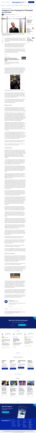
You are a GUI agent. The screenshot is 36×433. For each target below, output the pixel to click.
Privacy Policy (7, 431)
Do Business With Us (30, 420)
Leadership (2, 5)
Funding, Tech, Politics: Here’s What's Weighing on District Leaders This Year (30, 389)
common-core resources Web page (16, 120)
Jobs (28, 5)
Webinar (3, 338)
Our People (13, 423)
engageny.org (7, 176)
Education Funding (28, 37)
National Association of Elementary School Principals (14, 122)
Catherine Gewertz (7, 14)
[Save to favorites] (2, 40)
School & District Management (7, 8)
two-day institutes (8, 170)
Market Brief (32, 5)
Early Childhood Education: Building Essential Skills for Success (16, 340)
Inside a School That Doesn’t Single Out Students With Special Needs (12, 59)
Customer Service (19, 424)
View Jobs (4, 368)
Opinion (25, 5)
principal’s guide (10, 174)
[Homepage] (18, 2)
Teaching (28, 27)
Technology (21, 5)
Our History (13, 422)
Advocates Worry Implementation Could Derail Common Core (29, 21)
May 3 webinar (8, 124)
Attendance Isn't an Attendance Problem (27, 339)
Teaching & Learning (15, 5)
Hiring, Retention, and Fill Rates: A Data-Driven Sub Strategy (6, 340)
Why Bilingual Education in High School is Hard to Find (4, 389)
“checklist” (15, 126)
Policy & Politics (8, 5)
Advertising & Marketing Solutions (30, 422)
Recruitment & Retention (5, 337)
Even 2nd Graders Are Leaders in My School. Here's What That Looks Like (13, 390)
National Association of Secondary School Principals (15, 52)
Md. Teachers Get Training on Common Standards (30, 39)
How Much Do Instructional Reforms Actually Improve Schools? (22, 389)
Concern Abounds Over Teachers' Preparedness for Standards (29, 30)
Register (3, 347)
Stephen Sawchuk (29, 33)
